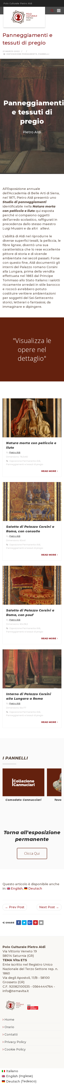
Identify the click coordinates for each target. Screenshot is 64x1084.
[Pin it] (35, 922)
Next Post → (49, 907)
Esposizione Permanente (21, 54)
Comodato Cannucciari (23, 799)
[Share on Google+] (29, 922)
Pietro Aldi (14, 452)
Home (9, 1020)
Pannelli (43, 54)
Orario (9, 1027)
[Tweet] (24, 922)
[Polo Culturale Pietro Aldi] (24, 17)
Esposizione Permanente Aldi (25, 461)
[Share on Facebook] (18, 922)
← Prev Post (14, 907)
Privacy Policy (15, 1042)
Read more (48, 471)
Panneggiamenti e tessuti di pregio (24, 464)
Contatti (11, 1034)
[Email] (41, 922)
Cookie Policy (15, 1049)
